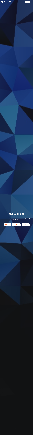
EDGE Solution (7, 224)
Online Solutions (25, 224)
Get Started (28, 1)
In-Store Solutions (16, 224)
